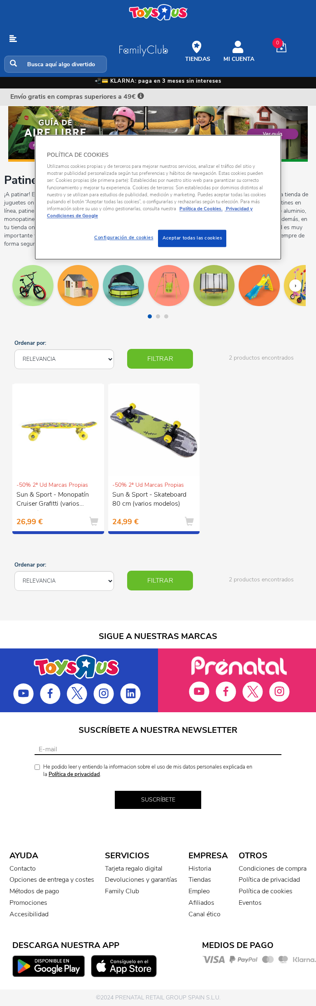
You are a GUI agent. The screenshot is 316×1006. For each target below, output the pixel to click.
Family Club (122, 891)
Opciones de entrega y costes (51, 879)
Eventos (250, 902)
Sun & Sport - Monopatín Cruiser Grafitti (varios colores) (52, 500)
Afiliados (201, 902)
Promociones (28, 902)
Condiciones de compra (273, 868)
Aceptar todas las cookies (192, 238)
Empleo (199, 891)
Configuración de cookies (123, 237)
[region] (158, 197)
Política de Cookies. (201, 208)
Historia (199, 868)
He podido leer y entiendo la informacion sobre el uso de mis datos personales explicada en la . (147, 770)
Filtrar (160, 358)
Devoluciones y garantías (141, 879)
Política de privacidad (74, 774)
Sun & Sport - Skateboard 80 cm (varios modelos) (149, 499)
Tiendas (199, 879)
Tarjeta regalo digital (134, 868)
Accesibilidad (29, 914)
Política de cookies (266, 891)
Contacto (22, 868)
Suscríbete (158, 800)
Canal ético (204, 914)
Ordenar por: (30, 343)
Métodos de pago (34, 891)
